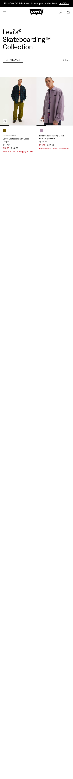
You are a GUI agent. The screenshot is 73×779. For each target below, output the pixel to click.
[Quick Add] (5, 121)
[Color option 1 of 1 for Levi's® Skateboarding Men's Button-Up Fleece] (41, 130)
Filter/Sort (15, 60)
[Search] (61, 12)
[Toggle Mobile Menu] (5, 12)
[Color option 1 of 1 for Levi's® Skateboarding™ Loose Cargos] (5, 130)
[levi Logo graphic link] (36, 11)
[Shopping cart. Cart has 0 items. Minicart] (68, 12)
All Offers (64, 3)
